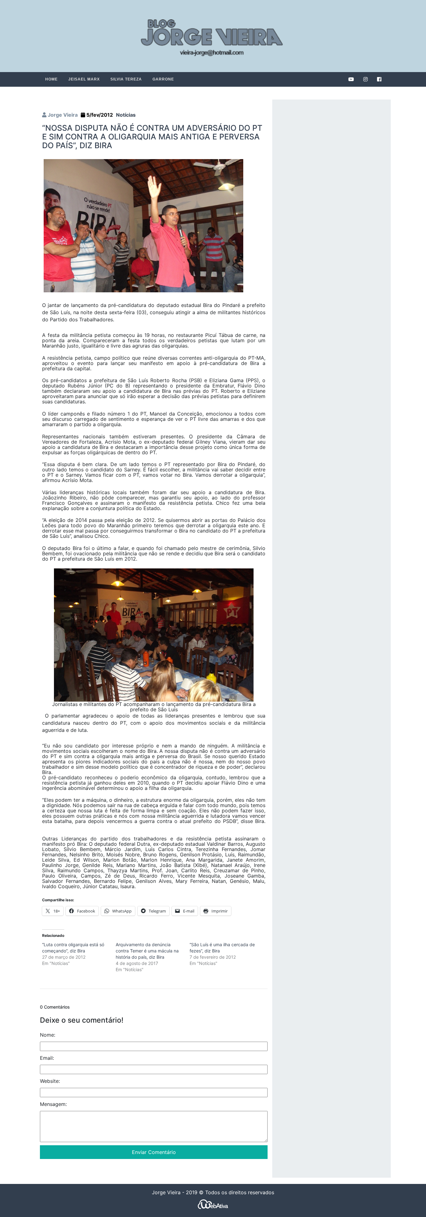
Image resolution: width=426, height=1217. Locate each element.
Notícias (126, 115)
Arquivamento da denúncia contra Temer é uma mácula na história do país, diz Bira (147, 951)
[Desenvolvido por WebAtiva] (213, 1203)
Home (51, 79)
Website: (50, 1081)
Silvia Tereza (126, 79)
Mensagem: (53, 1104)
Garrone (163, 79)
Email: (47, 1058)
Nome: (47, 1035)
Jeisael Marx (84, 79)
